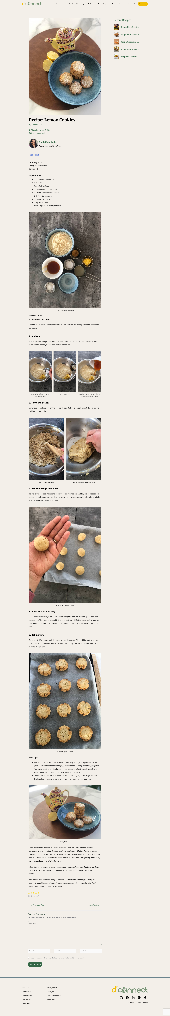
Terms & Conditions (54, 996)
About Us (122, 4)
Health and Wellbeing (76, 4)
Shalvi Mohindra (48, 142)
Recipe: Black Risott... (130, 27)
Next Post (94, 905)
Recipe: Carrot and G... (130, 42)
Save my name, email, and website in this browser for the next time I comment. (57, 958)
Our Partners (27, 996)
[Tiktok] (145, 998)
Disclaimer (51, 1000)
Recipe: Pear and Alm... (130, 34)
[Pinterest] (139, 998)
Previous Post (37, 905)
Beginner (34, 155)
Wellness (91, 4)
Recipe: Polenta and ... (130, 57)
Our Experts (131, 4)
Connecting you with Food (106, 4)
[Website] (91, 951)
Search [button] (58, 4)
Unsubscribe (26, 1000)
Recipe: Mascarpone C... (131, 49)
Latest (65, 4)
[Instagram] (121, 998)
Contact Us (143, 4)
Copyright (50, 992)
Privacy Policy (52, 987)
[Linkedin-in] (133, 998)
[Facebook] (127, 998)
